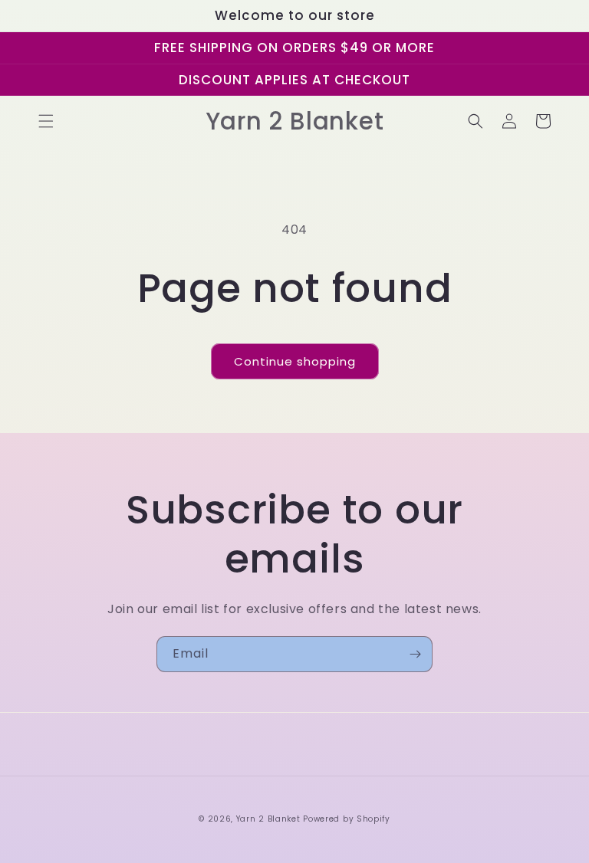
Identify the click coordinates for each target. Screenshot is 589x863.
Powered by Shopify (346, 819)
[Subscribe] (415, 654)
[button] (46, 121)
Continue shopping (295, 361)
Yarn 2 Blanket (268, 819)
